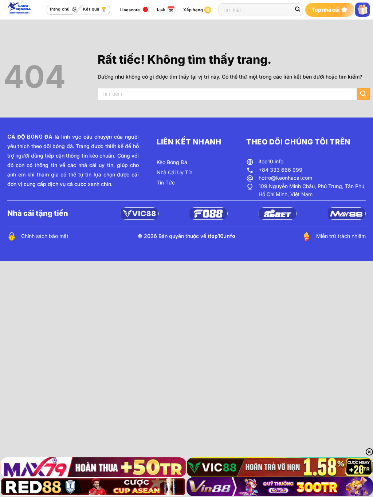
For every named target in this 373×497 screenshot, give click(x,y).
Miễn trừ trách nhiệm (341, 236)
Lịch (161, 9)
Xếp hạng (193, 9)
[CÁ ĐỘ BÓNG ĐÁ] (20, 10)
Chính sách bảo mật (44, 236)
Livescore (130, 9)
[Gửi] (297, 9)
